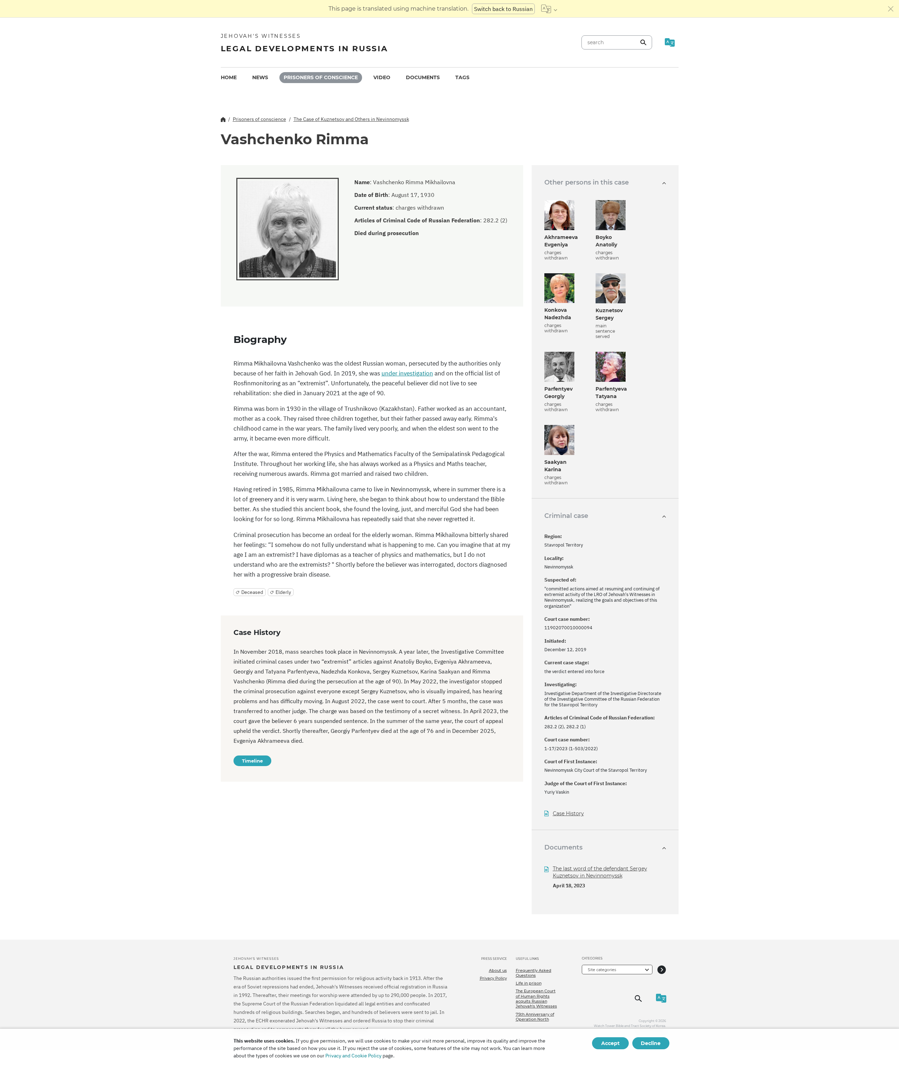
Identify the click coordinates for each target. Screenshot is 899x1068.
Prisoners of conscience (321, 77)
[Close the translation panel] (891, 9)
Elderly (283, 592)
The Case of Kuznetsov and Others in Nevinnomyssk (351, 119)
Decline (651, 1043)
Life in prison (529, 983)
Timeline (252, 761)
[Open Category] (661, 969)
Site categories (602, 969)
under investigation (407, 373)
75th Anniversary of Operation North (535, 1017)
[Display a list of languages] (549, 9)
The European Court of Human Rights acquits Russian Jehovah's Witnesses (536, 998)
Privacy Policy (493, 978)
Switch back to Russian (503, 8)
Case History (568, 814)
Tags (462, 77)
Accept (610, 1043)
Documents (423, 77)
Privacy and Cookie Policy (353, 1055)
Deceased (252, 592)
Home (229, 77)
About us (498, 970)
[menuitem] (229, 77)
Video (381, 77)
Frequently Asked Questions (533, 973)
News (260, 77)
